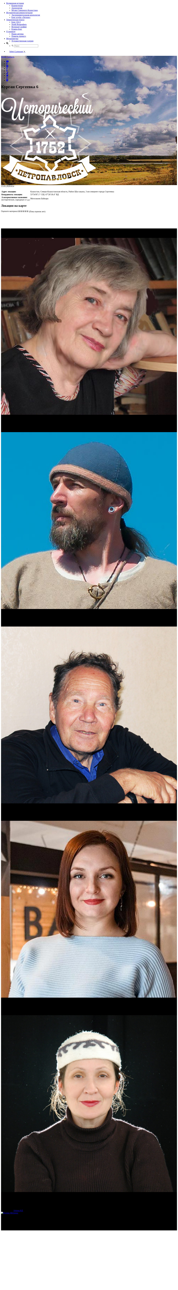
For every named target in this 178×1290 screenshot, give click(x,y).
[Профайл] (89, 521)
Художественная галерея (22, 41)
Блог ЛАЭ (16, 22)
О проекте (10, 31)
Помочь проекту (18, 36)
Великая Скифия (18, 27)
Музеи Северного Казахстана (24, 10)
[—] (49, 184)
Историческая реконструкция (19, 13)
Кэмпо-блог (16, 29)
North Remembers (19, 24)
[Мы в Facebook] (7, 64)
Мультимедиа (12, 38)
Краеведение (17, 5)
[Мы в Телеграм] (7, 66)
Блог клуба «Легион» (20, 17)
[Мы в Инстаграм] (7, 78)
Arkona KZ (18, 1210)
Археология (16, 8)
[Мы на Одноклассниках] (7, 71)
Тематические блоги (15, 20)
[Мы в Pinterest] (7, 68)
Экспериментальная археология (25, 15)
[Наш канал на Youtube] (7, 61)
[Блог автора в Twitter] (7, 75)
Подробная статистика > (24, 1229)
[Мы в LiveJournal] (7, 73)
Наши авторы (17, 34)
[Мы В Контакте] (7, 80)
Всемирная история (15, 3)
